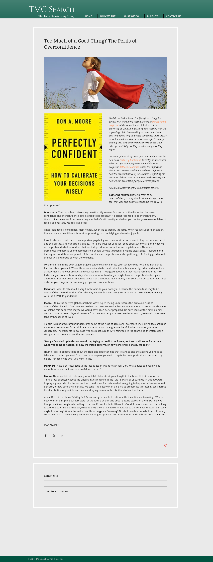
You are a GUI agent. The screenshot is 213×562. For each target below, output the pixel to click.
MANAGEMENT (52, 424)
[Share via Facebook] (45, 435)
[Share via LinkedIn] (62, 435)
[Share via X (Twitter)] (53, 435)
